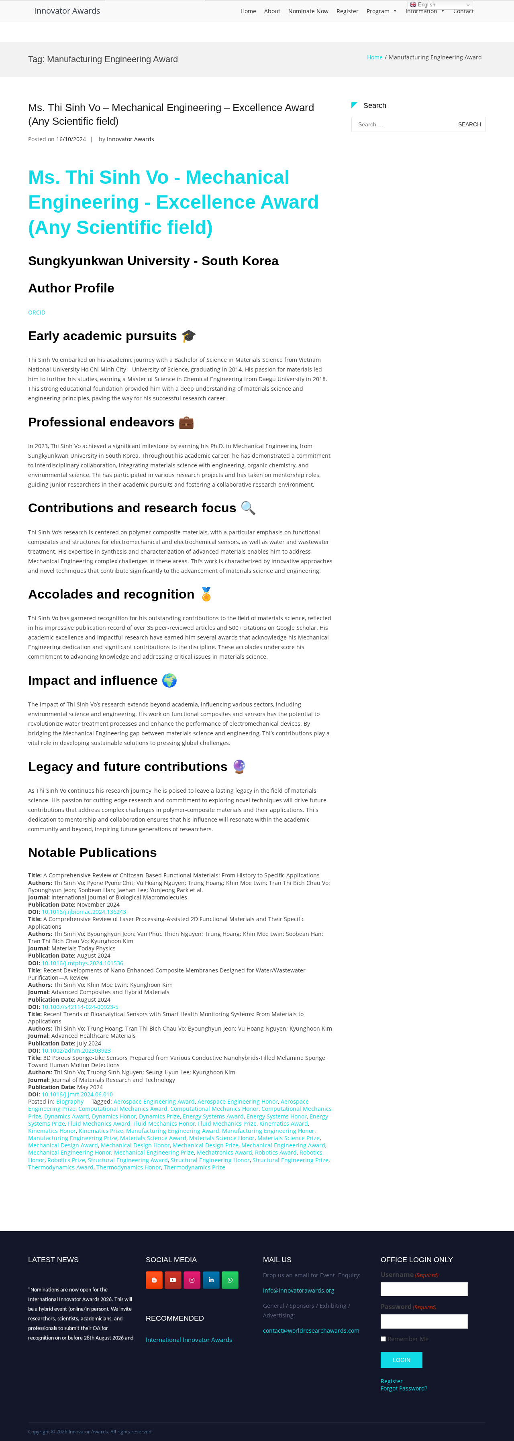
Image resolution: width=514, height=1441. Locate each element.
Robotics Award (276, 1152)
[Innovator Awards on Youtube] (173, 1280)
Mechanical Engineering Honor (69, 1152)
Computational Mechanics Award (122, 1108)
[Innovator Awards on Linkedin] (211, 1280)
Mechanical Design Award (63, 1145)
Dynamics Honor (114, 1116)
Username (410, 1275)
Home (248, 11)
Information (421, 11)
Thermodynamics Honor (128, 1167)
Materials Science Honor (222, 1138)
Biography (70, 1101)
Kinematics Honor (52, 1131)
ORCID (37, 312)
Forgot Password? (404, 1388)
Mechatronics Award (224, 1152)
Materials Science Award (153, 1138)
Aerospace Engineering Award (154, 1101)
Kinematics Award (283, 1123)
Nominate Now (308, 11)
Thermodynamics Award (61, 1167)
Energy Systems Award (213, 1116)
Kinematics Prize (101, 1131)
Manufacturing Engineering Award (172, 1131)
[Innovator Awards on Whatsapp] (230, 1280)
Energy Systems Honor (277, 1116)
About (272, 11)
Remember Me (408, 1339)
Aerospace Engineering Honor (238, 1101)
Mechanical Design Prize (206, 1145)
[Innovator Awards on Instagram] (192, 1280)
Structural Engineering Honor (210, 1160)
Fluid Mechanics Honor (164, 1123)
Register (348, 11)
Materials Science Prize (288, 1138)
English (425, 5)
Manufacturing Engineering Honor (268, 1131)
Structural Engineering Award (128, 1160)
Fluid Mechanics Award (99, 1123)
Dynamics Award (66, 1116)
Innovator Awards (67, 10)
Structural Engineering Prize (290, 1160)
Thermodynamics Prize (194, 1167)
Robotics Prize (66, 1160)
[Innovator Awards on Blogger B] (154, 1280)
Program (378, 11)
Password (408, 1307)
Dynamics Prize (159, 1116)
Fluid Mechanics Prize (227, 1123)
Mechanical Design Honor (135, 1145)
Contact (463, 11)
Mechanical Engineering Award (283, 1145)
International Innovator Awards (189, 1339)
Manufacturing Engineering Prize (72, 1138)
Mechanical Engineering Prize (154, 1152)
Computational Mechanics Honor (214, 1108)
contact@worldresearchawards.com (311, 1330)
